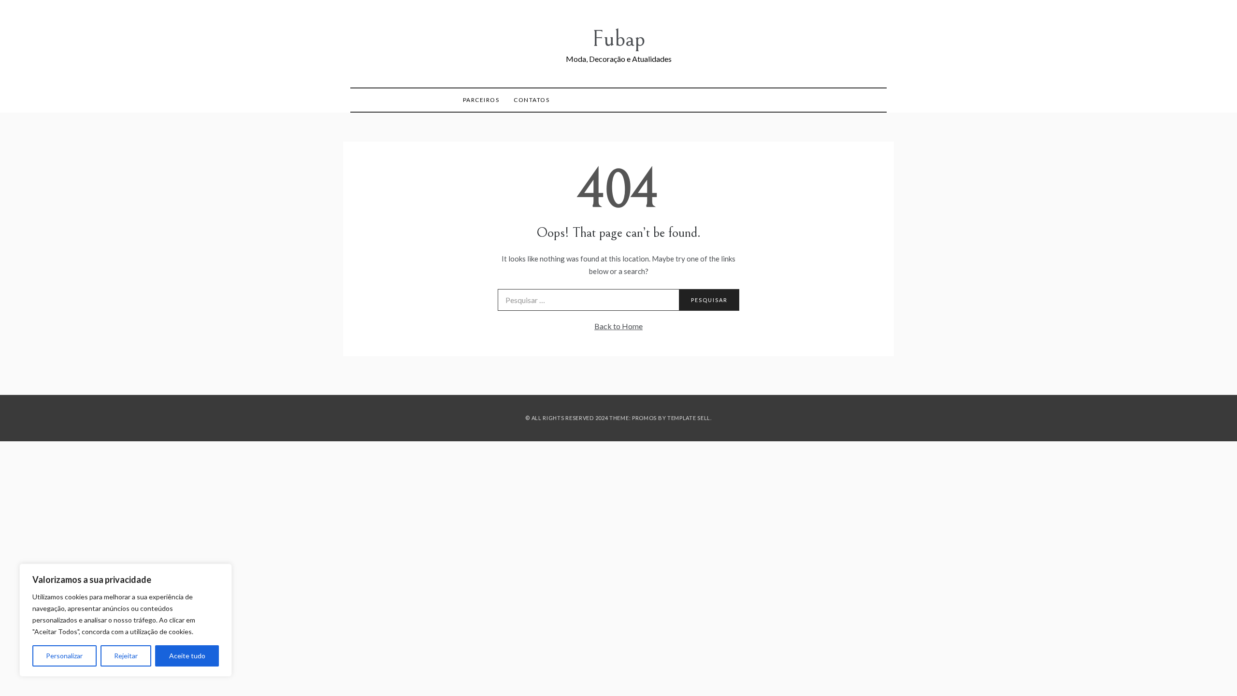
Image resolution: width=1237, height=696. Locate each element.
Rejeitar (126, 656)
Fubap (618, 39)
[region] (125, 620)
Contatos (531, 99)
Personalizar (64, 656)
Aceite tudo (187, 656)
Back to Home (618, 326)
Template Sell (688, 418)
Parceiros (481, 99)
